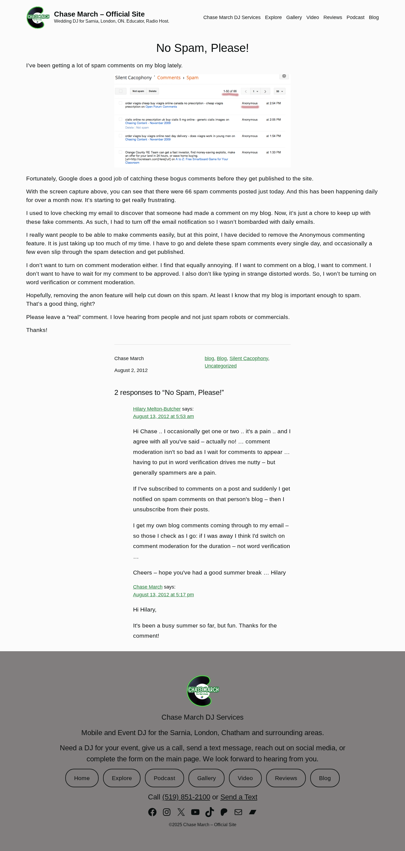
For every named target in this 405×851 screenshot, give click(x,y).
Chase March (148, 587)
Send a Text (238, 797)
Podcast (164, 778)
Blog (222, 358)
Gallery (206, 778)
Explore (122, 778)
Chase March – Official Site (99, 14)
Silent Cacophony (248, 358)
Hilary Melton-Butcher (157, 409)
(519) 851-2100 (186, 797)
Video (245, 778)
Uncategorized (221, 366)
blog (209, 358)
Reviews (286, 778)
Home (82, 778)
